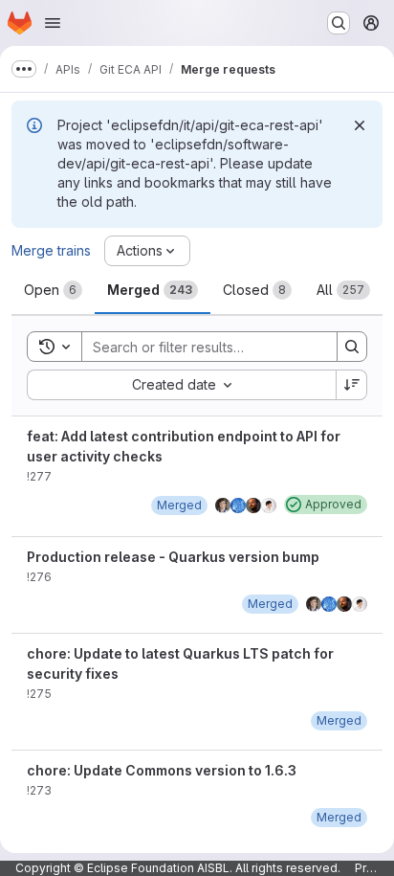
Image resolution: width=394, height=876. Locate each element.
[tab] (53, 290)
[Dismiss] (359, 125)
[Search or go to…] (338, 22)
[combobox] (181, 385)
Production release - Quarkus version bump (173, 557)
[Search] (352, 346)
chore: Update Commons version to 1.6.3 (161, 770)
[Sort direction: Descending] (352, 385)
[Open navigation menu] (52, 23)
